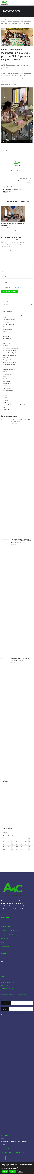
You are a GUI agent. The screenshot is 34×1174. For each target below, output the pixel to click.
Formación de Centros (9, 362)
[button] (15, 230)
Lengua (5, 372)
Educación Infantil (8, 341)
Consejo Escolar (7, 329)
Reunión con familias (24, 181)
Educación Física (7, 338)
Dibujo (4, 331)
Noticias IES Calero (17, 171)
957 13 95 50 (5, 1148)
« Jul (4, 857)
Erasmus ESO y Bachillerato (10, 348)
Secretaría (6, 402)
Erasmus (5, 346)
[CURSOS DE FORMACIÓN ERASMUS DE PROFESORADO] (13, 214)
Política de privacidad (16, 287)
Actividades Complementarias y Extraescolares (17, 315)
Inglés (4, 367)
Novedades (18, 19)
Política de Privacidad (8, 982)
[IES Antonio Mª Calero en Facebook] (3, 1158)
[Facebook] (10, 150)
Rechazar (13, 1171)
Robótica (5, 398)
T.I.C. (4, 407)
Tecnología (6, 409)
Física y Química (7, 360)
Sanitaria (5, 400)
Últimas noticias (6, 926)
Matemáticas (7, 374)
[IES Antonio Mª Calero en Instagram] (7, 1158)
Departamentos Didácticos (9, 930)
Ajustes (20, 1171)
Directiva (5, 334)
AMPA (4, 317)
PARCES (5, 386)
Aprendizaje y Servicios (9, 320)
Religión (5, 395)
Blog (5, 1009)
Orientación (6, 381)
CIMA (4, 327)
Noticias (9, 19)
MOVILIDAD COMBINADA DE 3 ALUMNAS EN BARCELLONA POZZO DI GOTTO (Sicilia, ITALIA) (21, 540)
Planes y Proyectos (7, 934)
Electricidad (6, 343)
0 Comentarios (5, 69)
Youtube (6, 1003)
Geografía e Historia (9, 364)
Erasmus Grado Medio (9, 350)
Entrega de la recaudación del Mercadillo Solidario (20, 659)
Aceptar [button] (5, 1171)
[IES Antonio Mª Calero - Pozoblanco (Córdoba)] (4, 2)
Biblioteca (6, 322)
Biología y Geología (8, 324)
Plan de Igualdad (8, 390)
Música (5, 376)
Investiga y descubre (9, 369)
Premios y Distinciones (9, 393)
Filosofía (5, 357)
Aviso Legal (4, 986)
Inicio (2, 19)
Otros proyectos (7, 383)
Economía (6, 336)
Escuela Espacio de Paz (9, 355)
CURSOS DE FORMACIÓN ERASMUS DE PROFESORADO (21, 420)
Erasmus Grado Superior (10, 353)
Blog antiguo (5, 947)
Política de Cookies (7, 989)
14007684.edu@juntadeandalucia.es (12, 1152)
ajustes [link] (15, 1168)
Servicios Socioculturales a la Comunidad (14, 66)
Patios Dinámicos (8, 388)
